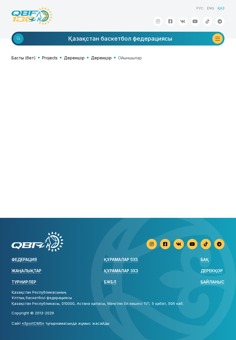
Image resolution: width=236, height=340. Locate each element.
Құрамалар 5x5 (121, 259)
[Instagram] (158, 21)
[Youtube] (195, 21)
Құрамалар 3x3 (121, 270)
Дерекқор (74, 57)
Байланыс (212, 281)
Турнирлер (24, 281)
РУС (199, 8)
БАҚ (205, 259)
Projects (50, 57)
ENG (210, 8)
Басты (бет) (24, 57)
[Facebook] (170, 21)
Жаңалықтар (26, 270)
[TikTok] (207, 21)
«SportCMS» (33, 323)
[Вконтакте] (182, 21)
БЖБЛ (110, 281)
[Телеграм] (219, 21)
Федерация (24, 259)
